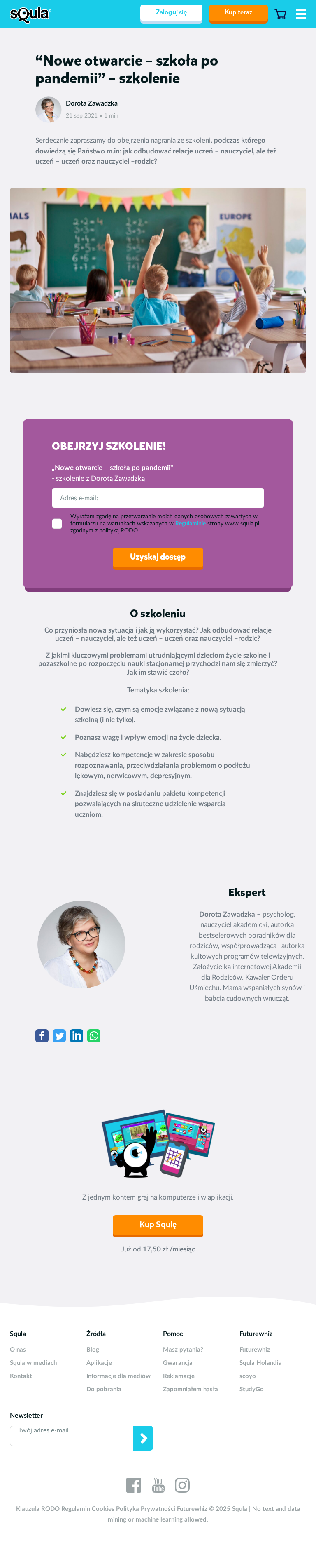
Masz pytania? (183, 1350)
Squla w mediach (33, 1363)
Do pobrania (103, 1389)
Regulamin (75, 1509)
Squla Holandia (260, 1363)
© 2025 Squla (228, 1509)
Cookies (103, 1509)
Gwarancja (178, 1363)
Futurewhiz (254, 1350)
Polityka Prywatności (145, 1509)
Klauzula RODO (38, 1509)
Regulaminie (190, 524)
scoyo (247, 1376)
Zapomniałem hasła (190, 1389)
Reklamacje (179, 1376)
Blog (92, 1350)
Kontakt (21, 1376)
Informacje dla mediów (118, 1376)
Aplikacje (99, 1363)
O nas (18, 1350)
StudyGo (251, 1389)
